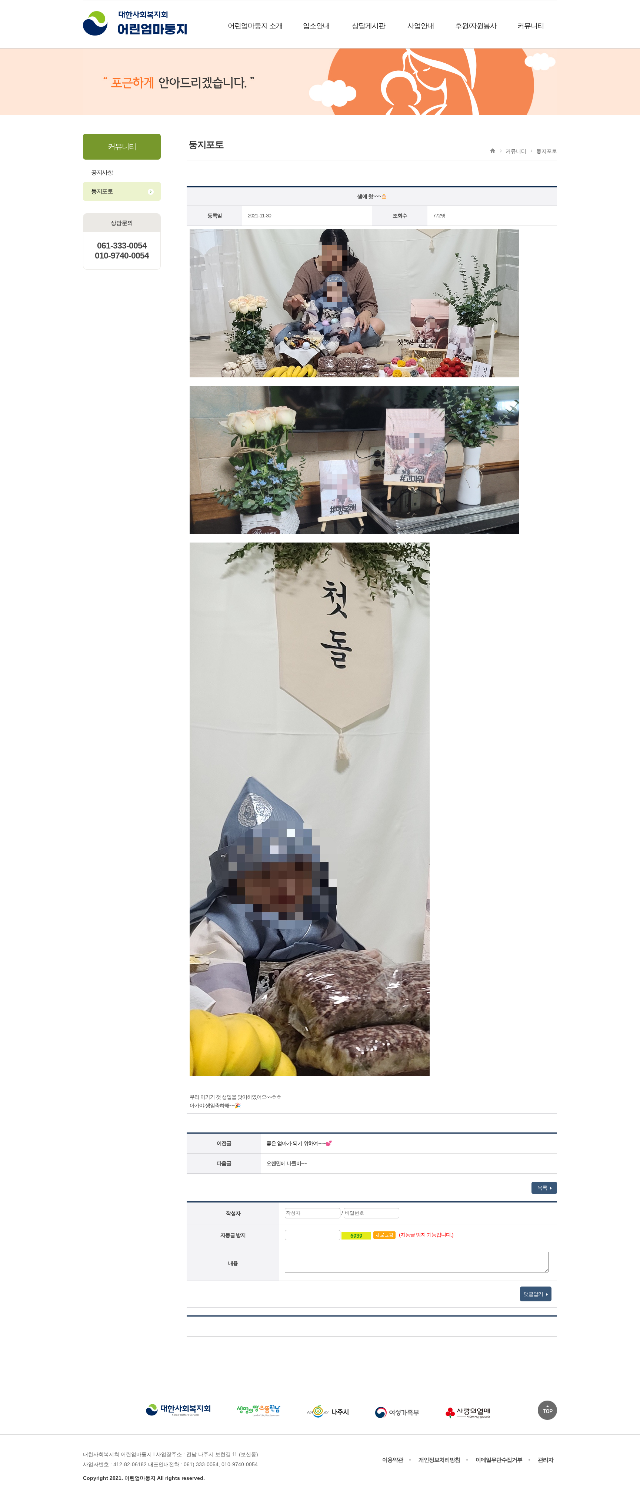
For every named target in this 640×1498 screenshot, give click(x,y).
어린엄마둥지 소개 (255, 26)
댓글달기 (534, 1294)
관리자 (545, 1460)
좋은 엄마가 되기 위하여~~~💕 (298, 1143)
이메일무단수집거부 (499, 1460)
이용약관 (392, 1460)
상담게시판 (368, 26)
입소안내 (316, 26)
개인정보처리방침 (439, 1460)
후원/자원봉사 (476, 26)
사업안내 (420, 26)
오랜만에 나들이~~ (286, 1163)
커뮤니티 (530, 26)
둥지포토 (102, 191)
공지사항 (102, 172)
